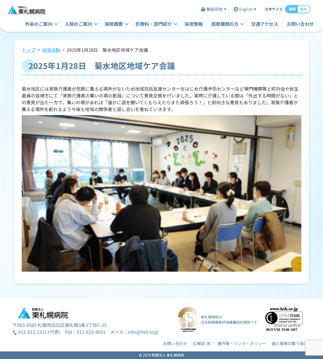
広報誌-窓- (202, 343)
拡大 (303, 8)
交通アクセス (264, 23)
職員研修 (214, 9)
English (246, 9)
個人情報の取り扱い (290, 343)
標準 (292, 8)
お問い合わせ (300, 23)
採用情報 (193, 23)
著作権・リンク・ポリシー (242, 343)
